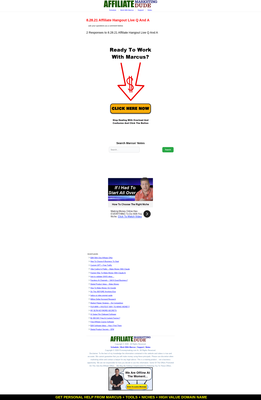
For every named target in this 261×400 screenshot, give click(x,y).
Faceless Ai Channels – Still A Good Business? (109, 280)
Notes (150, 10)
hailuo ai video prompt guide (101, 295)
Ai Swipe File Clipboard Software (103, 314)
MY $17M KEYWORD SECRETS (103, 310)
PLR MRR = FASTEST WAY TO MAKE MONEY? (110, 307)
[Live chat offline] (130, 378)
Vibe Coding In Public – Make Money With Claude (110, 269)
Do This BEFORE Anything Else (103, 292)
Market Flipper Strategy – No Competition (106, 303)
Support (141, 10)
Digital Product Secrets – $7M (102, 329)
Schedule (112, 10)
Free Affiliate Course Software (102, 322)
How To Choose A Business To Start (104, 261)
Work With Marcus (127, 10)
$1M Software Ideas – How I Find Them (106, 326)
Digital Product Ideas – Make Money (104, 284)
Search (168, 150)
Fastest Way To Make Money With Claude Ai (108, 273)
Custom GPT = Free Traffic (101, 265)
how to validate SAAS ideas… (102, 277)
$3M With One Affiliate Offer (101, 258)
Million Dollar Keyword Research (103, 299)
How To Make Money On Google (103, 288)
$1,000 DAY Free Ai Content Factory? (105, 318)
